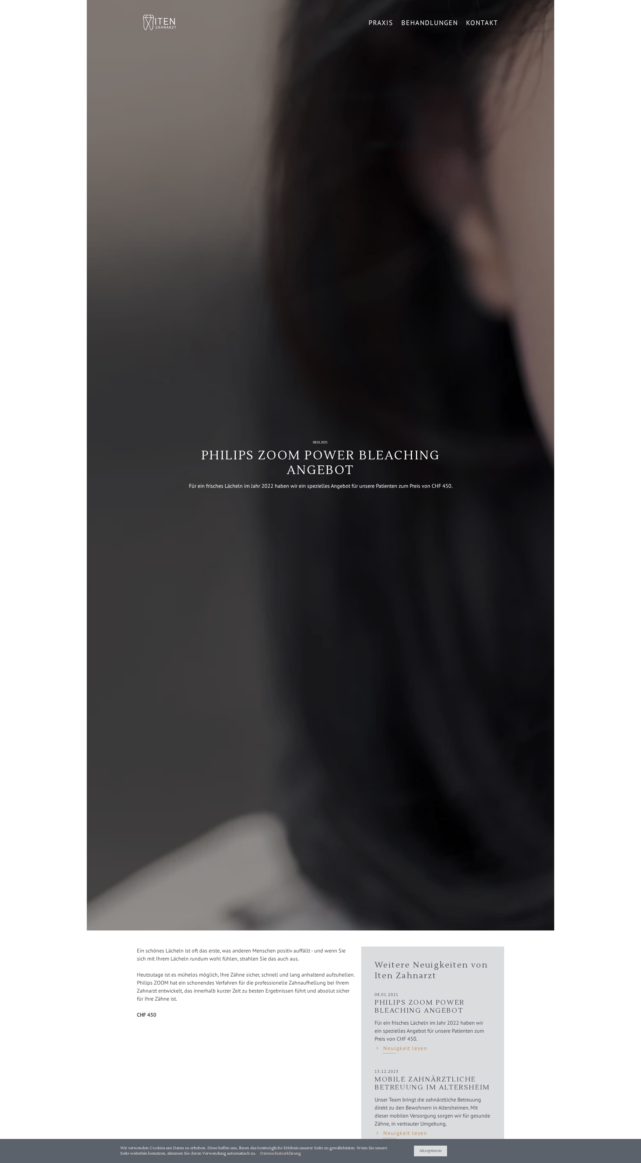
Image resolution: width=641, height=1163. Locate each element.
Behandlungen (429, 22)
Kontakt (482, 22)
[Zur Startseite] (159, 23)
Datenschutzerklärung (280, 1153)
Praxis (381, 22)
